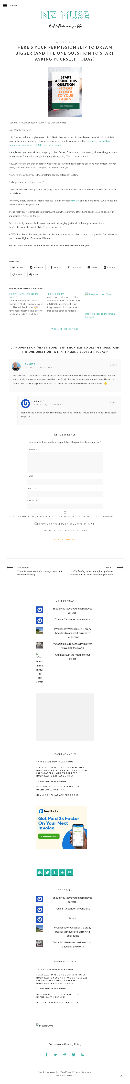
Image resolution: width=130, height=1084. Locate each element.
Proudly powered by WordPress (54, 1072)
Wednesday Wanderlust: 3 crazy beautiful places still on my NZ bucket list (72, 632)
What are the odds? (64, 795)
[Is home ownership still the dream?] (28, 304)
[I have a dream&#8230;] (66, 302)
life (60, 329)
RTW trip (74, 200)
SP (38, 781)
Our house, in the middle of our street (72, 656)
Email (31, 488)
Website (32, 501)
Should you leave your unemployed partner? (72, 610)
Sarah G (41, 762)
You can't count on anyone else (72, 619)
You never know (63, 762)
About (72, 918)
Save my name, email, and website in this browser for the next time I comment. (61, 517)
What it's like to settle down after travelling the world (72, 645)
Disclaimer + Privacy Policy (65, 1044)
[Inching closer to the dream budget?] (102, 302)
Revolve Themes (65, 1075)
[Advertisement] (65, 717)
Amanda (30, 364)
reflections (70, 329)
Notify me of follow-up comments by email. (66, 524)
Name (31, 476)
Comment (34, 449)
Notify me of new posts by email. (66, 530)
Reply (113, 365)
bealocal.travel (47, 767)
